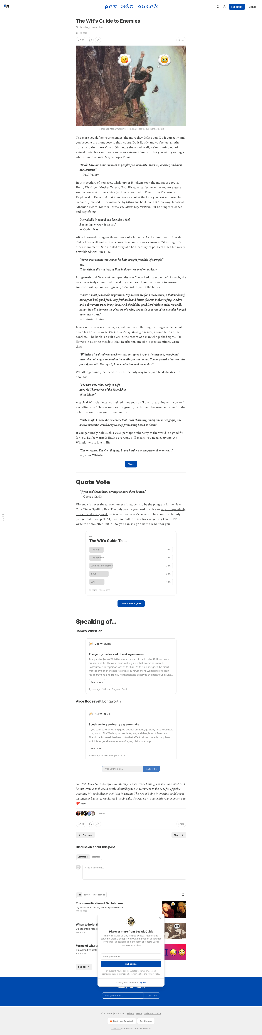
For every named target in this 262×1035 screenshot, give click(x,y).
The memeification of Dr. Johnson (99, 903)
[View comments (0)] (91, 40)
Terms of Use (145, 970)
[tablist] (89, 857)
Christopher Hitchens (128, 182)
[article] (131, 909)
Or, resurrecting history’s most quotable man (99, 907)
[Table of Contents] (3, 517)
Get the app (146, 1021)
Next (177, 834)
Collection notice (152, 1013)
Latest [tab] (87, 894)
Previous (87, 834)
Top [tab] (79, 894)
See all (82, 966)
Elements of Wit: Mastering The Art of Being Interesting (134, 793)
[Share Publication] (225, 7)
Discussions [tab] (99, 894)
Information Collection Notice (130, 973)
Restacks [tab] (95, 856)
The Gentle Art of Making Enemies (130, 332)
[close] (160, 918)
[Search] (218, 7)
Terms (139, 1013)
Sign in (253, 6)
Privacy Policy (154, 973)
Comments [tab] (83, 856)
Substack (116, 1028)
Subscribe (237, 6)
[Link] (71, 482)
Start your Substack (123, 1021)
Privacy (130, 1013)
